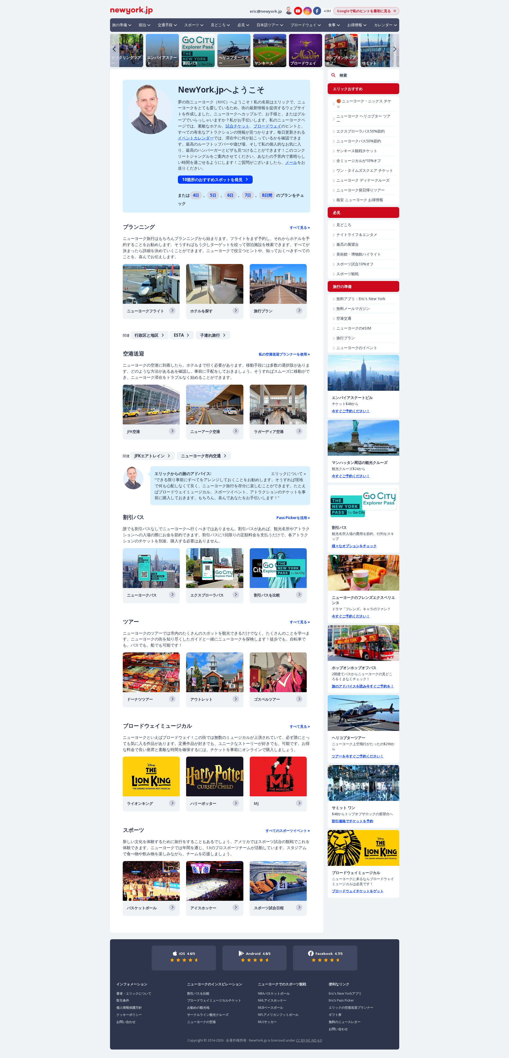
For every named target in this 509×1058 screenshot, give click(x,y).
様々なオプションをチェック (354, 545)
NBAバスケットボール (274, 993)
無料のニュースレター (345, 1022)
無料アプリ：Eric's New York (360, 298)
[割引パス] (363, 503)
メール (291, 162)
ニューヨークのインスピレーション (214, 984)
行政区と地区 (147, 335)
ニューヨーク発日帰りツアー (360, 189)
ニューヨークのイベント (356, 347)
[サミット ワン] (363, 783)
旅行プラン (345, 337)
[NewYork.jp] (131, 9)
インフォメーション (131, 984)
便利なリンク (339, 984)
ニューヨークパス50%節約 (358, 140)
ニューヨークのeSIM (353, 328)
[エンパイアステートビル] (363, 373)
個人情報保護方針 (129, 1007)
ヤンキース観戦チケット (356, 150)
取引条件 (122, 1000)
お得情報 (354, 24)
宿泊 (142, 24)
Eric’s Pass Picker (341, 1000)
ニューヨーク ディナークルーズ (362, 180)
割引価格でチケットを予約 (352, 821)
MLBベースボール (270, 1007)
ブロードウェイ (304, 24)
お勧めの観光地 (198, 1007)
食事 (332, 24)
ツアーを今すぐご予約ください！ (358, 756)
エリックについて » (288, 473)
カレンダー (383, 24)
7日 (248, 195)
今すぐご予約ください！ (351, 411)
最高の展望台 (347, 244)
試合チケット (237, 126)
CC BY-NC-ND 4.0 (309, 1040)
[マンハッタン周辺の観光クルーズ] (363, 438)
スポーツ (191, 24)
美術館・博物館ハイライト (358, 254)
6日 (230, 195)
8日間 (267, 195)
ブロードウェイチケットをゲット (358, 891)
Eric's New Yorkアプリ (345, 993)
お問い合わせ (125, 1022)
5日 (213, 195)
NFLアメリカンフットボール (278, 1014)
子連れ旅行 (210, 335)
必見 (241, 24)
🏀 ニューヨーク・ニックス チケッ (363, 103)
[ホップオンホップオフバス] (363, 643)
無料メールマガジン (353, 308)
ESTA (179, 335)
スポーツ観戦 (347, 273)
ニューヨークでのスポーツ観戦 (282, 984)
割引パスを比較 (198, 993)
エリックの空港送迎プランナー (351, 1007)
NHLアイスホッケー (272, 1000)
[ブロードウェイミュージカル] (363, 848)
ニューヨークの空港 (201, 1022)
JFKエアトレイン (150, 455)
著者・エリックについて (133, 993)
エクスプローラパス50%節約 (360, 131)
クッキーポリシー (129, 1014)
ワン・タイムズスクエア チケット (364, 170)
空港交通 (343, 318)
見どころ (218, 24)
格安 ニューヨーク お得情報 (359, 199)
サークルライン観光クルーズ (208, 1014)
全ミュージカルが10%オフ (358, 160)
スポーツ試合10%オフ (355, 263)
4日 (196, 195)
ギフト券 (335, 1014)
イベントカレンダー (196, 138)
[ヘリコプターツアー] (363, 713)
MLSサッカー (267, 1022)
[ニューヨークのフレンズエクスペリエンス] (363, 573)
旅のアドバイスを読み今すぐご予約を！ (363, 686)
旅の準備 (119, 24)
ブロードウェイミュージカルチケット (214, 1000)
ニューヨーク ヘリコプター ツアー (363, 118)
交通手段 (165, 24)
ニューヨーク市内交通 (201, 455)
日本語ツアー (268, 24)
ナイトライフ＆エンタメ (356, 234)
